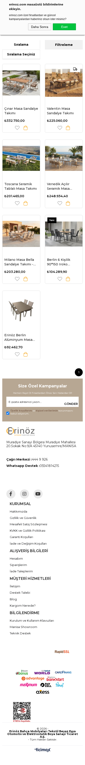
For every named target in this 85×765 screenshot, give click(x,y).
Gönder (71, 404)
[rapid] (62, 652)
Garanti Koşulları (21, 537)
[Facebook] (10, 493)
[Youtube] (38, 493)
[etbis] (42, 712)
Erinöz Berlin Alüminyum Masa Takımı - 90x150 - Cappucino (18, 337)
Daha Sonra (39, 27)
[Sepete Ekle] (26, 127)
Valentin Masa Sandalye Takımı (60, 111)
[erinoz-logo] (20, 431)
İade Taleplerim (21, 571)
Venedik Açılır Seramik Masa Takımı (58, 186)
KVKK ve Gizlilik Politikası (27, 530)
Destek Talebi (20, 592)
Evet (64, 27)
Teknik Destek (20, 633)
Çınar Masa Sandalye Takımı (21, 111)
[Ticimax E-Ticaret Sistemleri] (42, 750)
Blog (13, 599)
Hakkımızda (18, 511)
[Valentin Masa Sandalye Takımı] (64, 83)
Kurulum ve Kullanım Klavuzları (32, 620)
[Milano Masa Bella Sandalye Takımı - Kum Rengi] (21, 234)
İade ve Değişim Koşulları (28, 543)
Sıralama (21, 44)
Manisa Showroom (23, 627)
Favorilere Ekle (17, 127)
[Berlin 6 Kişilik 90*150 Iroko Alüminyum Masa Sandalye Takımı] (64, 234)
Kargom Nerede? (23, 605)
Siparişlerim (18, 565)
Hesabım (16, 558)
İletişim (15, 586)
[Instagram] (24, 493)
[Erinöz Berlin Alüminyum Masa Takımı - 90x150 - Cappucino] (21, 310)
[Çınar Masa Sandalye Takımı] (21, 83)
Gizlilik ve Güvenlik (23, 518)
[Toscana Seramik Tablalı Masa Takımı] (21, 158)
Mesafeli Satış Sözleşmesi (28, 524)
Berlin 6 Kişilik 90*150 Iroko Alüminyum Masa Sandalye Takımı (61, 262)
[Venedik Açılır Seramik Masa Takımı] (64, 158)
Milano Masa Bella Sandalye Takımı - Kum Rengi (19, 262)
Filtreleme (64, 45)
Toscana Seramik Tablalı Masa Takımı (20, 186)
